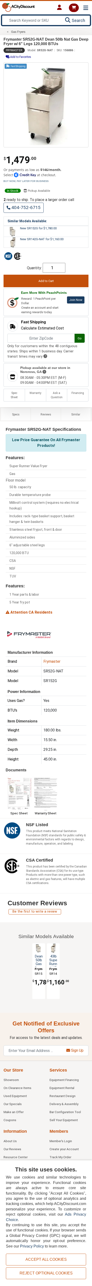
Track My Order (60, 1157)
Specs (16, 414)
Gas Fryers (18, 32)
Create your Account (64, 1149)
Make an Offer (14, 1112)
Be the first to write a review (35, 912)
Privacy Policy (32, 1246)
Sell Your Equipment (64, 1120)
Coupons (10, 1120)
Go (80, 338)
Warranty (35, 393)
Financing (77, 393)
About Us (10, 1141)
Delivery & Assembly (64, 1104)
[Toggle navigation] (85, 8)
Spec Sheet (14, 395)
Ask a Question (57, 395)
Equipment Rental (62, 1088)
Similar (75, 414)
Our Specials (13, 1104)
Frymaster (14, 50)
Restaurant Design (62, 1096)
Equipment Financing (64, 1080)
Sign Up (77, 1050)
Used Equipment (15, 1096)
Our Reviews (12, 1149)
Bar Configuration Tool (65, 1112)
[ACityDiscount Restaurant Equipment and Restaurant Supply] (18, 7)
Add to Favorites (20, 57)
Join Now (75, 300)
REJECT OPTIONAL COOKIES (46, 1273)
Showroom (11, 1080)
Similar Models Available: (27, 221)
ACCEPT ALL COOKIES (46, 1259)
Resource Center (16, 1157)
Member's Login (61, 1141)
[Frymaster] (29, 634)
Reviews (46, 414)
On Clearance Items (17, 1088)
